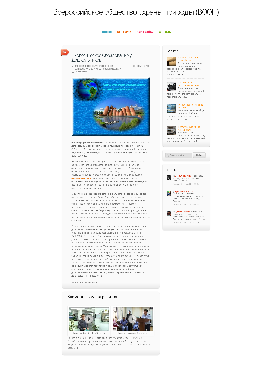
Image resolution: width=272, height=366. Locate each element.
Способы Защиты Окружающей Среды (188, 84)
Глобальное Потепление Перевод (190, 106)
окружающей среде (81, 178)
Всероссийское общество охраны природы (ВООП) (136, 12)
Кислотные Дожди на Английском (189, 128)
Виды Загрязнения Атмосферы (188, 59)
